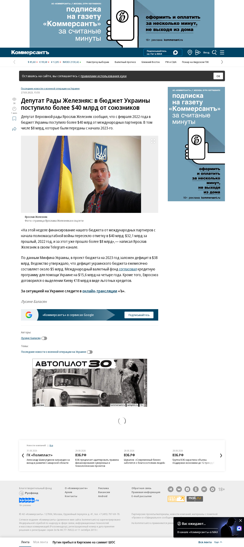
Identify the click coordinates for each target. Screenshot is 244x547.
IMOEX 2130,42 (71, 62)
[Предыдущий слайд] (23, 455)
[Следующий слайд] (221, 455)
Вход (206, 52)
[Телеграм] (170, 489)
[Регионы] (190, 52)
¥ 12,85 (55, 62)
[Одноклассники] (196, 489)
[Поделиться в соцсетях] (14, 129)
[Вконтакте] (179, 489)
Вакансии (104, 492)
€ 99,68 (43, 62)
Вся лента (205, 542)
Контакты (71, 496)
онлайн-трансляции (99, 291)
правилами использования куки (104, 76)
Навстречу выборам (98, 62)
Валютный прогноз (125, 62)
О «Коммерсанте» (76, 488)
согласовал (128, 269)
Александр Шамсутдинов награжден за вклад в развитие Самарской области (48, 461)
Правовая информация (146, 492)
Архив (68, 492)
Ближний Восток (151, 62)
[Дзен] (187, 489)
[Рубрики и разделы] (222, 52)
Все (51, 445)
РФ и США (170, 62)
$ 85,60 (32, 62)
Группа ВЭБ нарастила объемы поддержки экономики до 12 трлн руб (193, 461)
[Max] (212, 489)
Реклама (103, 488)
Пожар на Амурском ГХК (195, 62)
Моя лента (40, 542)
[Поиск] (214, 52)
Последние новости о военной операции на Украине (50, 88)
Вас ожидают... (194, 523)
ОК (218, 76)
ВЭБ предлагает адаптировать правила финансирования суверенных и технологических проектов (97, 463)
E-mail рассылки (142, 496)
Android (102, 496)
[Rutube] (204, 489)
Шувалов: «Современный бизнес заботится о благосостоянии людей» (144, 461)
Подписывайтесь (139, 315)
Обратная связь (141, 488)
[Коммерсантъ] (30, 52)
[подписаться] (45, 338)
